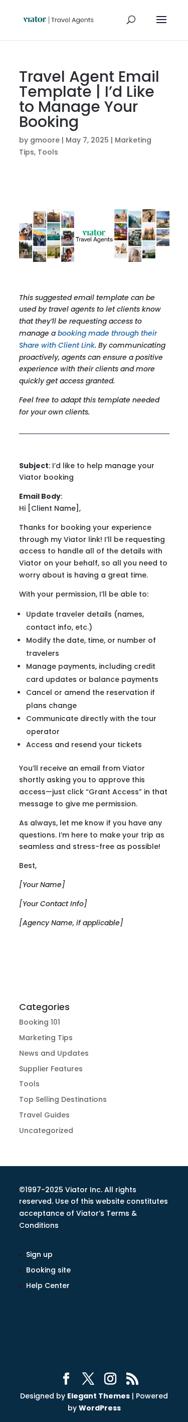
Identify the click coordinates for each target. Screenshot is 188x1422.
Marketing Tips (46, 1038)
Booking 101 (39, 1022)
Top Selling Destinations (63, 1099)
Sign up (39, 1254)
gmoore (45, 140)
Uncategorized (46, 1130)
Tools (48, 152)
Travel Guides (44, 1115)
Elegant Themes (98, 1396)
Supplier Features (51, 1069)
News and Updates (54, 1053)
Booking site (48, 1270)
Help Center (48, 1286)
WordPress (100, 1408)
